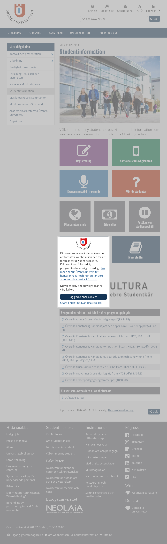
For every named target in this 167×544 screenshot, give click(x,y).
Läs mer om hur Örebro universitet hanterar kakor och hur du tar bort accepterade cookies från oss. (82, 273)
